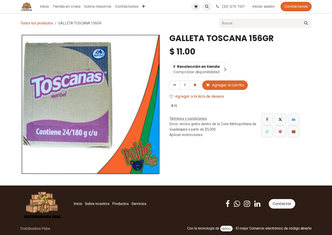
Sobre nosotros (97, 204)
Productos (120, 204)
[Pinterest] (280, 131)
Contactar (282, 203)
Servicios (138, 204)
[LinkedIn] (293, 119)
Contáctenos (296, 6)
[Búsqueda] (306, 23)
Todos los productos (36, 23)
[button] (207, 6)
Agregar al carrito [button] (227, 85)
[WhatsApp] (267, 131)
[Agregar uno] (195, 85)
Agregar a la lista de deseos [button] (199, 96)
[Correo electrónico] (293, 131)
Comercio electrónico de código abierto (280, 228)
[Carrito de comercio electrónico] (195, 6)
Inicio (78, 204)
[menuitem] (44, 6)
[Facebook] (267, 119)
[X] (280, 119)
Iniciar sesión (263, 6)
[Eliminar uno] (174, 85)
